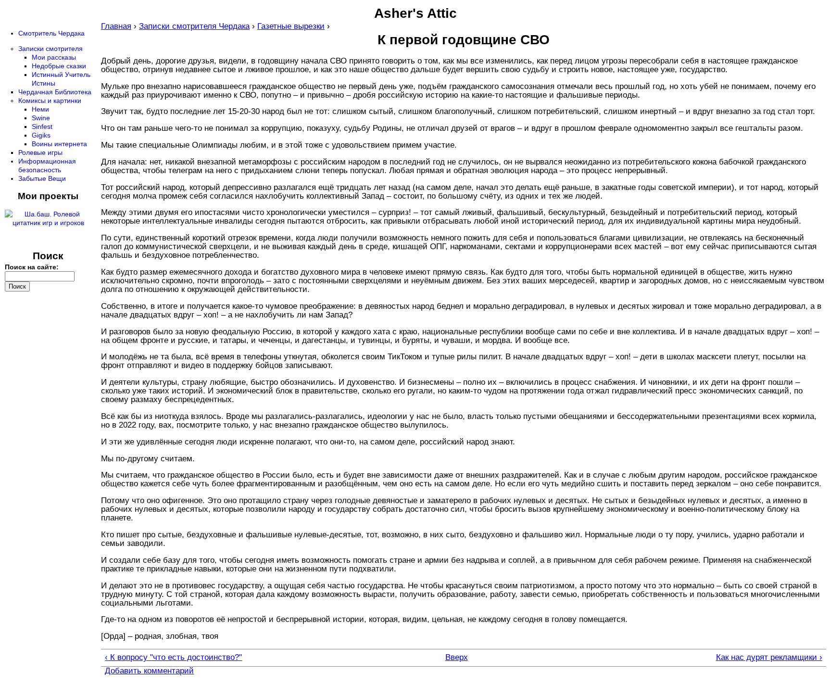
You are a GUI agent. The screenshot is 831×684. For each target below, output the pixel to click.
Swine (41, 118)
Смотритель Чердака (51, 33)
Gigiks (41, 135)
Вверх (456, 657)
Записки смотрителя (50, 48)
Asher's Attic (415, 13)
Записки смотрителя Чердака (194, 26)
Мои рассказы (54, 57)
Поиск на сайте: (32, 267)
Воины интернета (59, 144)
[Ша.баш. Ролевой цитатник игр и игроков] (48, 223)
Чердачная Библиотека (54, 92)
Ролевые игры (40, 152)
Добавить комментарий (149, 670)
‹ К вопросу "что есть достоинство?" (173, 657)
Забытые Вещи (42, 178)
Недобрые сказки (59, 66)
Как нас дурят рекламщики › (769, 657)
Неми (40, 109)
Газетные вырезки (291, 26)
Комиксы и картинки (49, 100)
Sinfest (42, 126)
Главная (116, 26)
